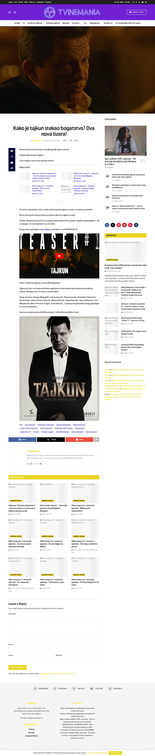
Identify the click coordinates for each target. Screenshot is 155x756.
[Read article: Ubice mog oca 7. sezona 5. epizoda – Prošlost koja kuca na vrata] (85, 567)
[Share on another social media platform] (11, 168)
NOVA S (32, 2)
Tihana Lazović (47, 432)
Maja (106, 381)
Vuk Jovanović (91, 432)
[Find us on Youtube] (142, 2)
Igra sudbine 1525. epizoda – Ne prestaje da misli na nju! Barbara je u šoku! (120, 161)
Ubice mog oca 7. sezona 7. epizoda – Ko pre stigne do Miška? (51, 544)
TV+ (85, 23)
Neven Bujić (80, 428)
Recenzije (95, 23)
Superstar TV (26, 432)
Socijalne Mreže (31, 736)
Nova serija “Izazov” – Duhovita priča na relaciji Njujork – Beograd (86, 176)
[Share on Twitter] (11, 157)
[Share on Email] (11, 162)
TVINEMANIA (37, 141)
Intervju (108, 23)
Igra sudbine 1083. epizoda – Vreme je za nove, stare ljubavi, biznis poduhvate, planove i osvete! (123, 397)
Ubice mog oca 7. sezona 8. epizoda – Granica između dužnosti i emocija (84, 188)
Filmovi (76, 23)
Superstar (40, 2)
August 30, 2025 (80, 181)
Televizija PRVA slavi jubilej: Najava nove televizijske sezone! (132, 347)
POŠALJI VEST (138, 12)
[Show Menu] (9, 12)
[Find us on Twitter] (139, 2)
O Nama (31, 729)
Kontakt (48, 2)
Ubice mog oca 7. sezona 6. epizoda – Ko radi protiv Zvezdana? (20, 582)
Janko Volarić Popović (29, 428)
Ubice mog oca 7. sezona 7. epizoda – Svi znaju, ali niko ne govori (84, 544)
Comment (13, 614)
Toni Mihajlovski (62, 432)
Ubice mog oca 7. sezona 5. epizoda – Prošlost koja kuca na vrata (85, 582)
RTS (15, 2)
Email (11, 655)
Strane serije (53, 23)
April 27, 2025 (38, 193)
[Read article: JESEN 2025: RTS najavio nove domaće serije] (112, 335)
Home (10, 2)
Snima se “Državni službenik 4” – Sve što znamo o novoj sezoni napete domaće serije (44, 176)
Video (58, 141)
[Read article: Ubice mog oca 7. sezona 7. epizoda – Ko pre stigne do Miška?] (54, 529)
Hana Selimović (79, 425)
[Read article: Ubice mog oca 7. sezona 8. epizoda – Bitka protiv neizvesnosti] (24, 189)
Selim (107, 375)
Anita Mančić (30, 425)
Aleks (107, 370)
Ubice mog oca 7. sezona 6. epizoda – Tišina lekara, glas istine (52, 582)
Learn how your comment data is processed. (57, 674)
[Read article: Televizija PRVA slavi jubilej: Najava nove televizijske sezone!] (112, 349)
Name (11, 644)
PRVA (21, 2)
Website (59, 655)
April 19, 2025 (46, 588)
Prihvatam (115, 753)
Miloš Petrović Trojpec (64, 428)
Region (65, 23)
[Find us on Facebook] (136, 2)
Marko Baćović (46, 428)
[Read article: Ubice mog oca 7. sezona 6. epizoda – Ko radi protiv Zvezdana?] (22, 567)
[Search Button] (15, 12)
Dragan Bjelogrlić (64, 425)
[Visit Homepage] (71, 12)
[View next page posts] (61, 201)
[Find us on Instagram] (133, 2)
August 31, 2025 (38, 181)
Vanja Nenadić (77, 432)
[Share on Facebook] (11, 151)
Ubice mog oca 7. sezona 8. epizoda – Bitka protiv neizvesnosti (42, 188)
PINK (26, 2)
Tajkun (47, 229)
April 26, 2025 (80, 193)
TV (24, 23)
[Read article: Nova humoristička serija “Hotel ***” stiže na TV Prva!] (112, 322)
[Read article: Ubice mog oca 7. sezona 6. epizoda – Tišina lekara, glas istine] (54, 567)
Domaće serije (35, 23)
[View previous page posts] (57, 201)
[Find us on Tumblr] (136, 225)
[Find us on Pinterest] (146, 2)
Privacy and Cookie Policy (97, 753)
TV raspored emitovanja (127, 23)
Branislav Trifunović (46, 425)
